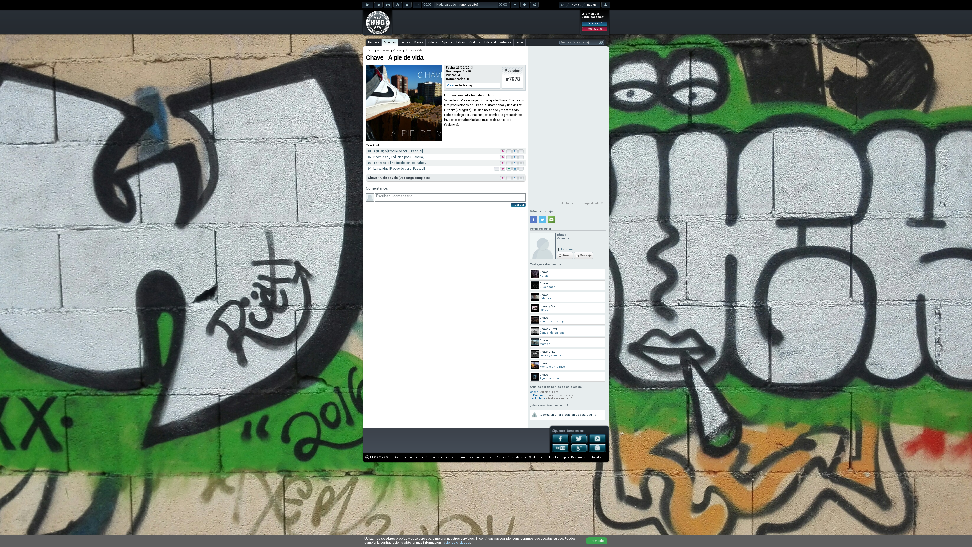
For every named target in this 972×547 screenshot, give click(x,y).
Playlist (575, 4)
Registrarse (595, 28)
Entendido (597, 541)
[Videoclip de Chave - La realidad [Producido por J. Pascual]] (497, 169)
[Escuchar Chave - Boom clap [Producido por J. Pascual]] (503, 157)
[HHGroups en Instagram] (597, 442)
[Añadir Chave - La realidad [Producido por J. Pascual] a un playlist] (509, 169)
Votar (450, 85)
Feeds (448, 457)
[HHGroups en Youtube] (560, 451)
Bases (418, 42)
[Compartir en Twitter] (542, 219)
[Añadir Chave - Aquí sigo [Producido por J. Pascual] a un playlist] (509, 151)
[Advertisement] (486, 22)
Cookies (534, 457)
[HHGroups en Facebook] (560, 442)
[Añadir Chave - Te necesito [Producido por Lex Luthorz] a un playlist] (509, 163)
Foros (519, 42)
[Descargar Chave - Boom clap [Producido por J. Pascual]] (515, 157)
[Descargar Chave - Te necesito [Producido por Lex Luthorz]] (515, 163)
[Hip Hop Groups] (376, 34)
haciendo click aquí (456, 542)
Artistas (505, 42)
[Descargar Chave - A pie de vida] (515, 178)
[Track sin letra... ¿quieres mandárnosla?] (521, 151)
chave (561, 235)
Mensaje (586, 255)
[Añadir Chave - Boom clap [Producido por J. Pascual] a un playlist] (509, 157)
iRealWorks (593, 457)
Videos (432, 42)
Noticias (373, 42)
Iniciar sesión (595, 23)
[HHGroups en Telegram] (597, 451)
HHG (373, 457)
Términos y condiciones (474, 457)
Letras (460, 42)
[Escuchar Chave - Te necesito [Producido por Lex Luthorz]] (503, 163)
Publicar (518, 204)
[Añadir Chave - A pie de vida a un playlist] (508, 178)
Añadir (567, 255)
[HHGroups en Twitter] (579, 442)
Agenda (446, 42)
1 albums (567, 249)
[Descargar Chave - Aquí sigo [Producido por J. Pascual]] (515, 151)
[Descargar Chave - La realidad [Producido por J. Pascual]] (515, 169)
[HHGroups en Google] (579, 451)
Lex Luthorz (537, 398)
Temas (405, 42)
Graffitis (474, 42)
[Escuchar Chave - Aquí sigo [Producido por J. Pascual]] (503, 151)
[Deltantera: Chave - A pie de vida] (404, 140)
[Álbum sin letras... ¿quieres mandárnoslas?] (521, 178)
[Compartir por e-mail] (551, 219)
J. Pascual (537, 395)
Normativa (432, 457)
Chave (397, 50)
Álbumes (390, 42)
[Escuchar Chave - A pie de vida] (502, 178)
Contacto (414, 457)
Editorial (490, 42)
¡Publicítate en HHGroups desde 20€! (581, 203)
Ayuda (399, 457)
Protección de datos (510, 457)
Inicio (369, 50)
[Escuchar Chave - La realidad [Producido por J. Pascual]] (503, 169)
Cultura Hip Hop (555, 457)
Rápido (592, 4)
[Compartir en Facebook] (533, 219)
